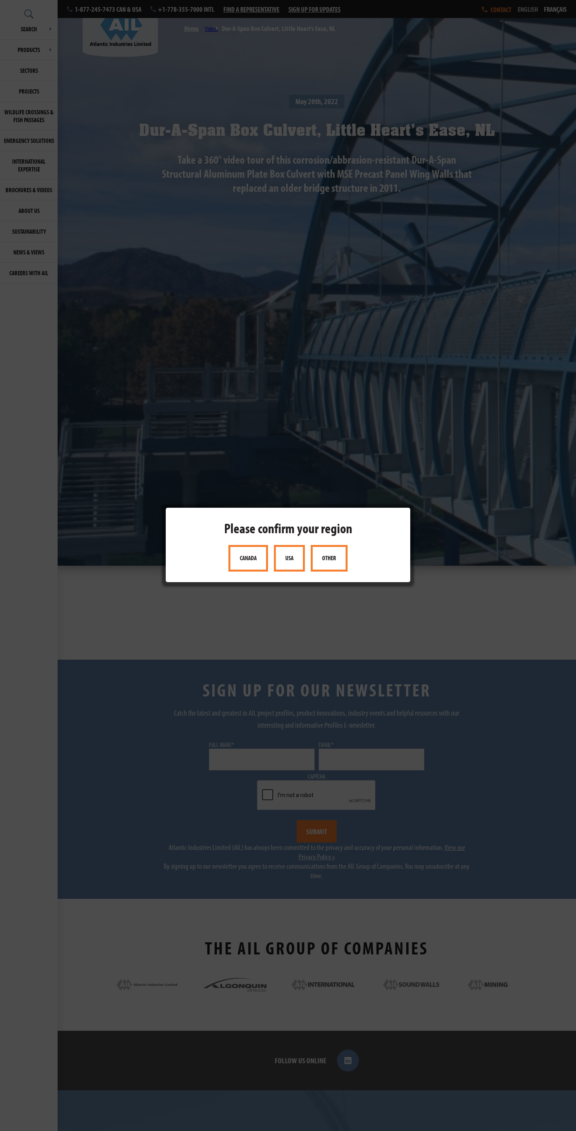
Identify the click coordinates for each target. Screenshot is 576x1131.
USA (289, 559)
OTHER (329, 559)
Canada (248, 559)
